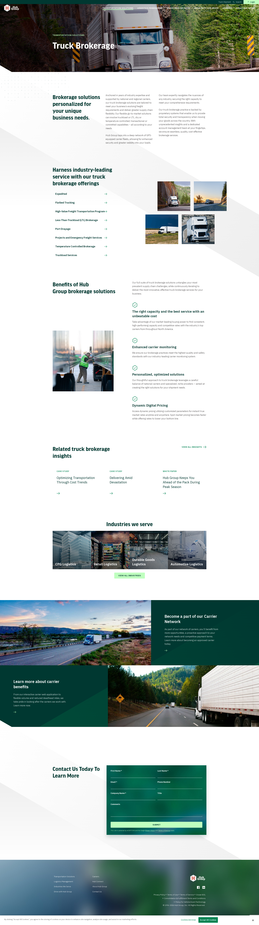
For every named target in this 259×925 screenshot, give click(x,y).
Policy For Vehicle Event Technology (190, 902)
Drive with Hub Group (206, 8)
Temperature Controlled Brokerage (75, 246)
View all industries (129, 575)
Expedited (61, 193)
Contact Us (97, 891)
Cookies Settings (188, 920)
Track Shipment (225, 2)
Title (159, 793)
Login (252, 2)
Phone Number (164, 782)
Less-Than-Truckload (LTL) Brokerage (76, 220)
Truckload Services (66, 255)
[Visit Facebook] (198, 887)
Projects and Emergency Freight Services (78, 237)
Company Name (118, 793)
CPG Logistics (65, 564)
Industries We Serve (178, 8)
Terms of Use (172, 894)
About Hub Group (245, 8)
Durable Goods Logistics (143, 562)
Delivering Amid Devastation (121, 480)
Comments (115, 804)
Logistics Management (150, 8)
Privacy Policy (150, 830)
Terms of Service (164, 830)
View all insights (192, 447)
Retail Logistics (105, 564)
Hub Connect (97, 881)
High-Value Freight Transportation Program (80, 211)
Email (114, 782)
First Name (116, 771)
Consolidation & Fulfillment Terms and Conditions (185, 898)
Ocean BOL (201, 894)
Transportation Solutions (118, 8)
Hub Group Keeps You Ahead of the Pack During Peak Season (181, 482)
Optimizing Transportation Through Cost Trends (76, 480)
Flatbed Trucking (65, 202)
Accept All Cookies (208, 920)
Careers (227, 8)
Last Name (162, 771)
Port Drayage (62, 228)
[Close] (253, 920)
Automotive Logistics (187, 564)
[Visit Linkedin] (204, 887)
